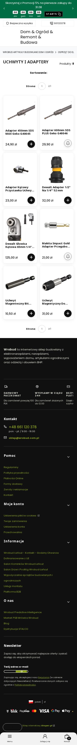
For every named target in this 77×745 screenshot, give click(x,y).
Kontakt (8, 495)
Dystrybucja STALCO (16, 629)
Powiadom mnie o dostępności (68, 143)
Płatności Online (14, 478)
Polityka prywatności (16, 473)
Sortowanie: (38, 73)
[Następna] (73, 9)
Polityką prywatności (25, 684)
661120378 (59, 23)
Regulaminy (11, 467)
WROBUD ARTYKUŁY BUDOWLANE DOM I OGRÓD (28, 52)
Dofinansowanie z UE (16, 558)
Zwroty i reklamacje (16, 489)
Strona (30, 86)
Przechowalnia (13, 532)
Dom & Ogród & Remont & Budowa (36, 37)
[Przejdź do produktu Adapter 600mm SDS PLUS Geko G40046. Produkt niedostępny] (57, 112)
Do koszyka (31, 144)
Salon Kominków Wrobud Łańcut (24, 564)
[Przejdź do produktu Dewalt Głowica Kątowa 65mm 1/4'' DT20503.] (20, 226)
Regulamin (44, 677)
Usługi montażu (13, 586)
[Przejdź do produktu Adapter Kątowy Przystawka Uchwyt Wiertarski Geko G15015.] (20, 169)
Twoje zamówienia (15, 521)
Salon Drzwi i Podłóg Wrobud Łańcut (26, 569)
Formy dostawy (13, 484)
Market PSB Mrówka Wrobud (21, 618)
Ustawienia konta (14, 526)
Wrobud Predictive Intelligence (23, 612)
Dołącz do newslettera (21, 671)
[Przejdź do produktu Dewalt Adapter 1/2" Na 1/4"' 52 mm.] (57, 169)
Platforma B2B (12, 591)
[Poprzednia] (4, 9)
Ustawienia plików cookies (20, 515)
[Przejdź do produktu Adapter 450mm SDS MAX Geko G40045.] (20, 113)
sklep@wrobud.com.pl (24, 438)
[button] (37, 457)
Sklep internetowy (37, 725)
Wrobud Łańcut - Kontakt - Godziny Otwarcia (31, 553)
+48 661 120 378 (23, 427)
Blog (6, 623)
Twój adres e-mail (16, 666)
